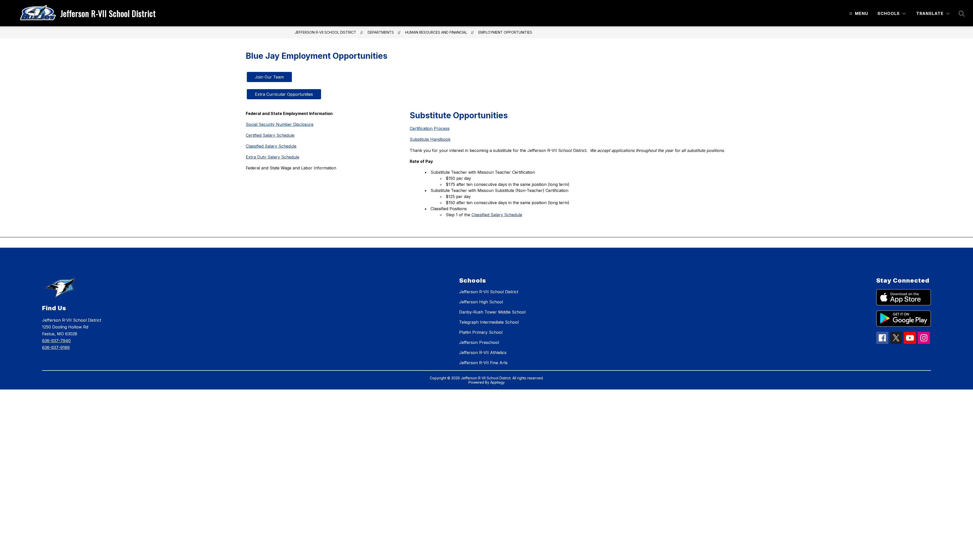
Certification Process (430, 128)
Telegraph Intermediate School (489, 322)
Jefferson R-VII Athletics (483, 352)
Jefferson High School (481, 301)
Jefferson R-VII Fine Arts (483, 362)
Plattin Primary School (480, 332)
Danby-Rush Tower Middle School (492, 312)
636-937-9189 (56, 347)
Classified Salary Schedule (497, 214)
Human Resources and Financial (436, 32)
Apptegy (497, 382)
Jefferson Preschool (479, 342)
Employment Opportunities (505, 32)
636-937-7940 (56, 340)
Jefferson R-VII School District (325, 32)
